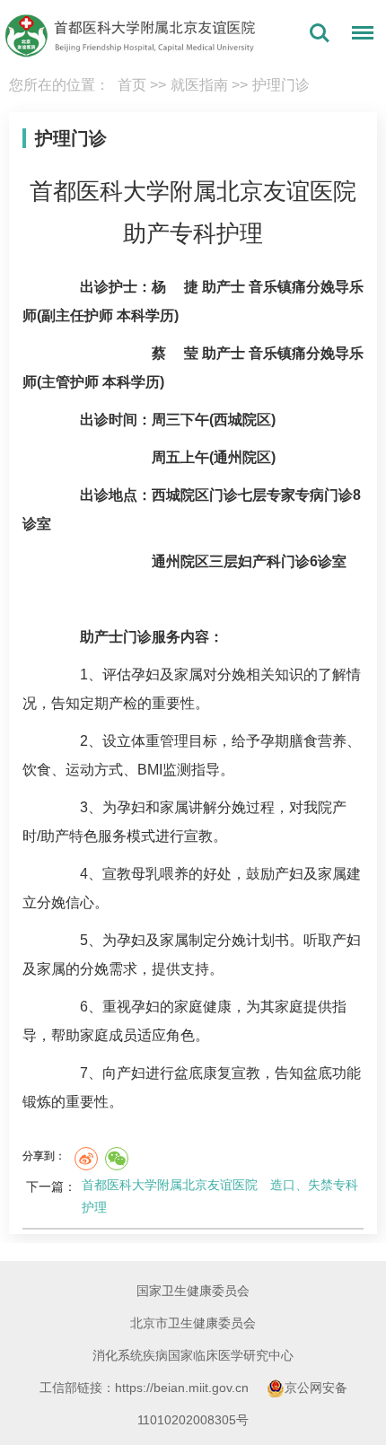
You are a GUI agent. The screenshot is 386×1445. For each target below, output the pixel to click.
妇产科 (259, 561)
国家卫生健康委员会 (193, 1290)
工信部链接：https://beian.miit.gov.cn (145, 1387)
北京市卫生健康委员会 (193, 1323)
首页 (132, 84)
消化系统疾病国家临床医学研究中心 (193, 1355)
